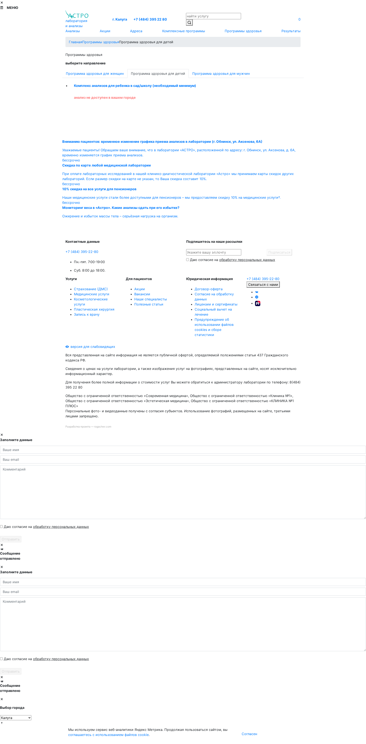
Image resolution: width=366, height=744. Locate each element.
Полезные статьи (148, 304)
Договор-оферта (209, 289)
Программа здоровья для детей (158, 73)
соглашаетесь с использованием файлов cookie (108, 735)
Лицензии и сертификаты (216, 304)
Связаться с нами (263, 284)
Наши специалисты (150, 299)
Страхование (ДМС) (91, 289)
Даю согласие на (232, 260)
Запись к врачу (87, 314)
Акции (139, 289)
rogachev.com (102, 426)
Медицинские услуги (91, 294)
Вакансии (142, 294)
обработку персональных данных (247, 260)
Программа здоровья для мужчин (221, 73)
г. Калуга (119, 19)
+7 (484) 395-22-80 (81, 252)
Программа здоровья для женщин (95, 73)
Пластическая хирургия (94, 309)
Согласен (249, 734)
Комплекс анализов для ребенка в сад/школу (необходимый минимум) (135, 85)
